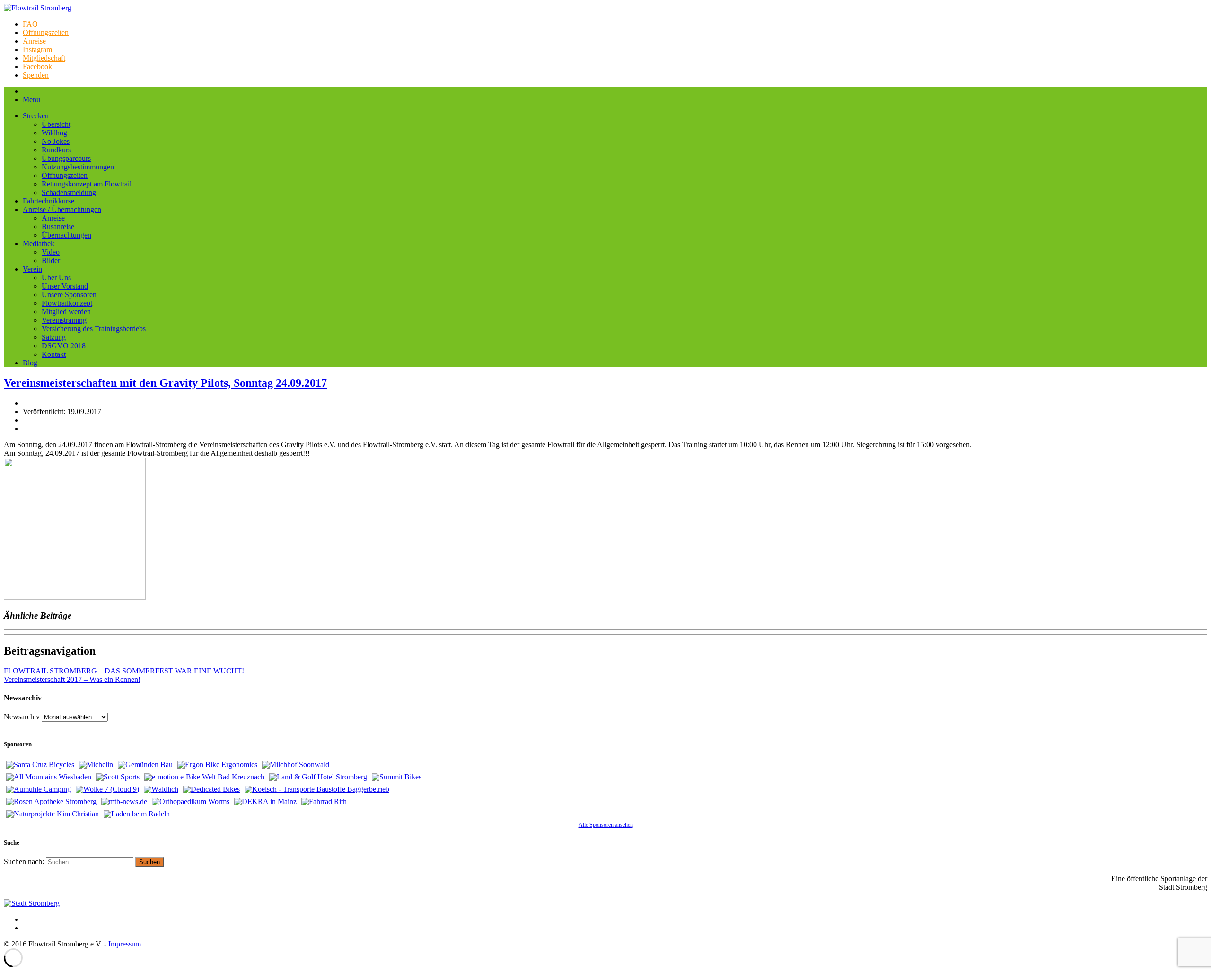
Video (51, 252)
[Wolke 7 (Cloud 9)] (107, 789)
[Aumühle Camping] (38, 789)
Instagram (37, 49)
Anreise (34, 41)
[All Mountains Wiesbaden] (48, 777)
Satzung (54, 337)
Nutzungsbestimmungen (78, 167)
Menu (31, 100)
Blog (30, 363)
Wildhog (54, 133)
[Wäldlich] (161, 789)
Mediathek (38, 243)
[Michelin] (96, 765)
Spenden (36, 75)
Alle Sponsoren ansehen (606, 825)
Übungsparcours (66, 158)
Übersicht (56, 124)
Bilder (51, 261)
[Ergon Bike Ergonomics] (217, 765)
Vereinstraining (64, 320)
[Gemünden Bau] (145, 765)
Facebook (37, 66)
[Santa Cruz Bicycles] (40, 765)
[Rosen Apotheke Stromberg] (51, 801)
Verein (32, 269)
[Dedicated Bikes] (211, 789)
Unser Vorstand (65, 286)
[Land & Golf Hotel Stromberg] (318, 777)
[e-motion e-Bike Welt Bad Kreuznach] (204, 777)
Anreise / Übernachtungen (62, 209)
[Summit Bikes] (396, 777)
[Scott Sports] (118, 777)
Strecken (36, 116)
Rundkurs (56, 150)
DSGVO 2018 (64, 346)
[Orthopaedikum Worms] (190, 801)
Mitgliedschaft (44, 58)
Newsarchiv (22, 717)
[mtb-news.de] (124, 801)
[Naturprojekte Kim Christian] (52, 814)
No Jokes (56, 141)
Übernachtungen (66, 235)
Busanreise (58, 226)
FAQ (30, 24)
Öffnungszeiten (46, 32)
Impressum (124, 944)
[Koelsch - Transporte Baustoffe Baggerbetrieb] (317, 789)
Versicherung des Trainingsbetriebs (94, 329)
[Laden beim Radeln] (137, 814)
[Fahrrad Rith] (324, 801)
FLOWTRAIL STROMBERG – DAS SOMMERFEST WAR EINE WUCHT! (124, 671)
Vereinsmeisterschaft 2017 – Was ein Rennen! (72, 679)
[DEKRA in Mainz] (265, 801)
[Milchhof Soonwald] (295, 765)
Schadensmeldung (69, 192)
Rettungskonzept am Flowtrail (87, 184)
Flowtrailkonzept (67, 303)
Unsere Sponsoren (69, 295)
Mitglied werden (66, 312)
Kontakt (54, 354)
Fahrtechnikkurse (48, 201)
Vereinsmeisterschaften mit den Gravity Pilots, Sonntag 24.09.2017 (165, 383)
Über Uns (56, 278)
